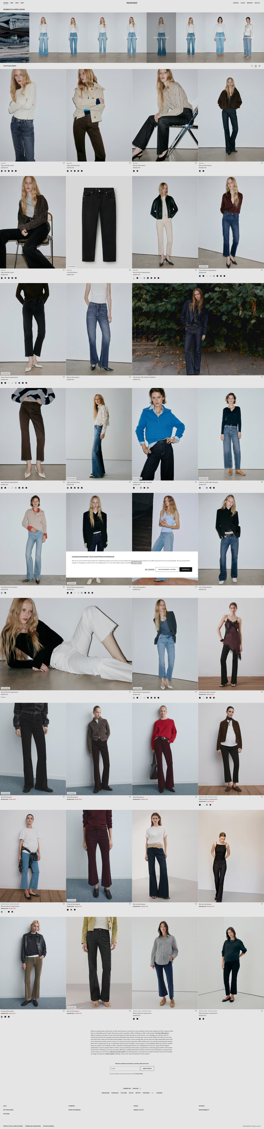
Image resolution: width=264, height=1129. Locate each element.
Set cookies (149, 569)
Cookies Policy (136, 563)
